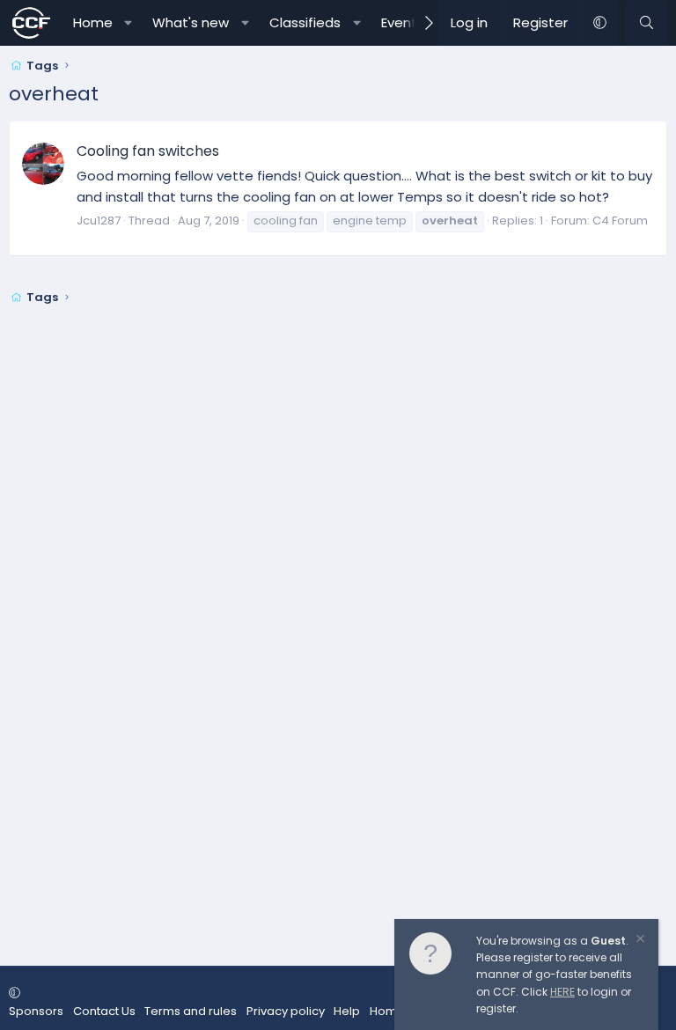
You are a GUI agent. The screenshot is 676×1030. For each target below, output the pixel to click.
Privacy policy (285, 1011)
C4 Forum (620, 220)
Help (347, 1011)
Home (93, 22)
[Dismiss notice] (639, 940)
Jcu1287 (99, 220)
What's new (190, 22)
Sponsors (36, 1011)
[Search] (646, 23)
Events (402, 22)
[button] (128, 23)
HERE (562, 991)
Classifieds (305, 22)
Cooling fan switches (148, 151)
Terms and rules (190, 1011)
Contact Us (104, 1011)
